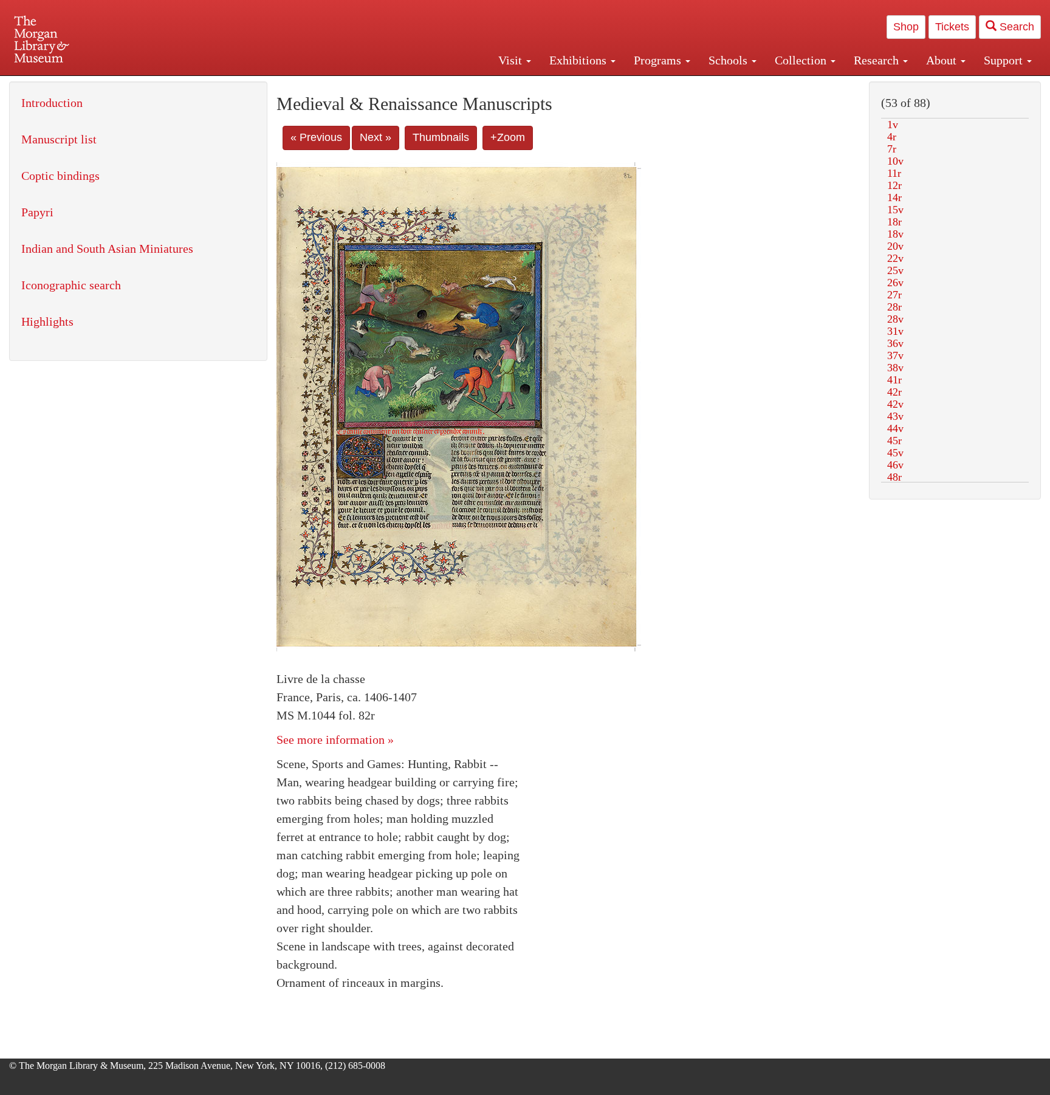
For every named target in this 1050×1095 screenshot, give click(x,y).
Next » (375, 137)
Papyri (37, 212)
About (942, 60)
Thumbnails (441, 137)
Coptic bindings (60, 175)
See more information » (335, 739)
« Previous (316, 137)
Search (1015, 27)
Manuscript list (59, 139)
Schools (729, 60)
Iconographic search (71, 285)
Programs (659, 60)
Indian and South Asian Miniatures (107, 248)
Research (878, 60)
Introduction (52, 102)
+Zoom (507, 137)
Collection (802, 60)
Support (1005, 60)
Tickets (952, 27)
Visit (511, 60)
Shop (906, 27)
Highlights (47, 321)
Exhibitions (579, 60)
